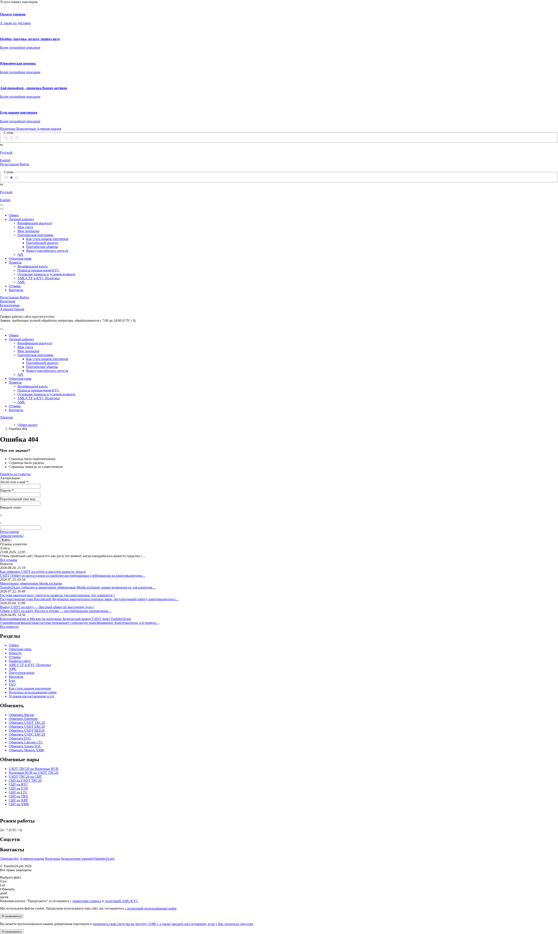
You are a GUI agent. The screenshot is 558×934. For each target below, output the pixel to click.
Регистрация (9, 532)
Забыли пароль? (12, 535)
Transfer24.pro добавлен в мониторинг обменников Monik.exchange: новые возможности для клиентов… (78, 587)
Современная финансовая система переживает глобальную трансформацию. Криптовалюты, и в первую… (79, 623)
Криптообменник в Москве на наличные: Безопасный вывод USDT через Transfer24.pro (65, 619)
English (5, 160)
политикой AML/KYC (121, 901)
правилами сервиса (86, 901)
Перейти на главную (15, 474)
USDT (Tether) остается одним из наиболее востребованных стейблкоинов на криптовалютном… (72, 575)
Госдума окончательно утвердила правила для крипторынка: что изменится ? (57, 595)
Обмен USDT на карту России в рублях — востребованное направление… (56, 611)
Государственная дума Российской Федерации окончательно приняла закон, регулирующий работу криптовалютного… (89, 599)
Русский (6, 152)
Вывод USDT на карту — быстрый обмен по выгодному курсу (47, 607)
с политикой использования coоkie (151, 908)
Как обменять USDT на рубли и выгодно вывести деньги (43, 571)
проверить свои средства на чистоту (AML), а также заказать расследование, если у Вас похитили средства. (173, 924)
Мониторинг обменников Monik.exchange (31, 583)
